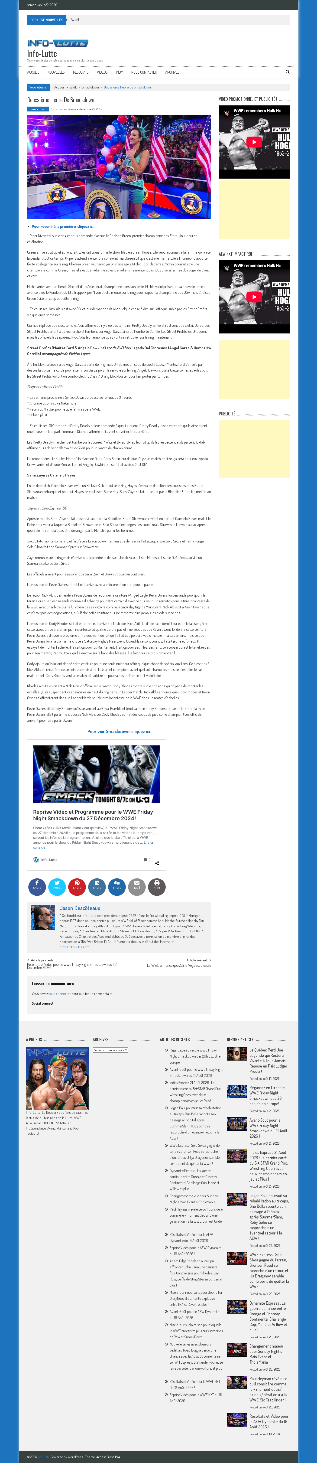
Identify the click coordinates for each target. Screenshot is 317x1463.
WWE (73, 87)
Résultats (81, 72)
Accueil (33, 72)
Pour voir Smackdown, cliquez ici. (119, 731)
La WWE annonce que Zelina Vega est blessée (179, 966)
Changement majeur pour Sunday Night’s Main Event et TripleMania (266, 1354)
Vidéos (102, 72)
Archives (172, 72)
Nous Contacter (144, 72)
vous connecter (60, 993)
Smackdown (90, 87)
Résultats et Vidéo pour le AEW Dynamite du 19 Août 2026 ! (268, 1421)
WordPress (76, 1457)
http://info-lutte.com (74, 947)
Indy (119, 72)
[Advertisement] (254, 209)
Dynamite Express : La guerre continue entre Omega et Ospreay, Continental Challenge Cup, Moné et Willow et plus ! (268, 1316)
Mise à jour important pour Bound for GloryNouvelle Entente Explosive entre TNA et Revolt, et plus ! (196, 1298)
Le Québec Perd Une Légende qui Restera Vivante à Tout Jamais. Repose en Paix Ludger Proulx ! (268, 1060)
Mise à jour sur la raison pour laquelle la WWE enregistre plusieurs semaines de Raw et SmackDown (196, 1331)
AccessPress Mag (108, 1457)
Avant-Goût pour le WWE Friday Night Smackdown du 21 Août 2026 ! (119, 19)
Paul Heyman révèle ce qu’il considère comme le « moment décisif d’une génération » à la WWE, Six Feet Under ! (268, 1389)
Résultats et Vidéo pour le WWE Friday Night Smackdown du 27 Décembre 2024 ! (71, 966)
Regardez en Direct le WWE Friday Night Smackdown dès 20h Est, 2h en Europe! (196, 1056)
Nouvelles (56, 72)
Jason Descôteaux (65, 109)
